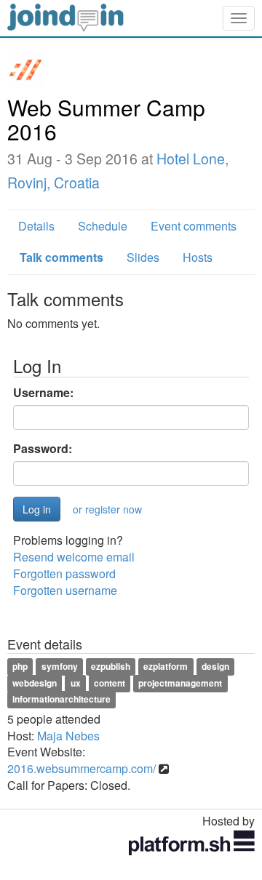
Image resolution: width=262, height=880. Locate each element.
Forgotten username (65, 590)
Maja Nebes (68, 735)
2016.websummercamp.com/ (81, 768)
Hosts (198, 257)
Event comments (194, 225)
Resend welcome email (74, 556)
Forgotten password (64, 573)
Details (36, 225)
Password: (42, 449)
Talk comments (61, 257)
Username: (43, 393)
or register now (107, 509)
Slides (143, 257)
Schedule (102, 225)
